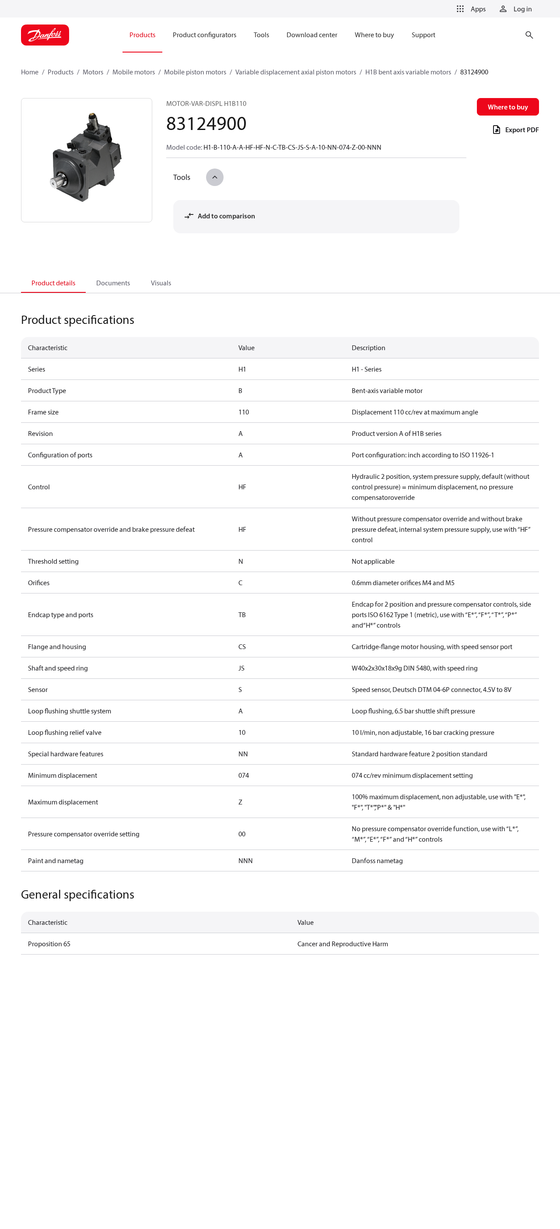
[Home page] (45, 35)
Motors (93, 71)
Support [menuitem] (423, 34)
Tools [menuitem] (261, 34)
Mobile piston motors (195, 71)
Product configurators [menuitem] (204, 34)
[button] (469, 9)
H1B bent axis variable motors (408, 71)
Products (61, 71)
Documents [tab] (113, 282)
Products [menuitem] (142, 34)
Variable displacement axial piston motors (295, 71)
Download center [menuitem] (312, 34)
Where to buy (508, 106)
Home (29, 71)
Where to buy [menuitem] (374, 34)
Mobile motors (133, 71)
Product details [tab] (53, 282)
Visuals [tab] (161, 282)
